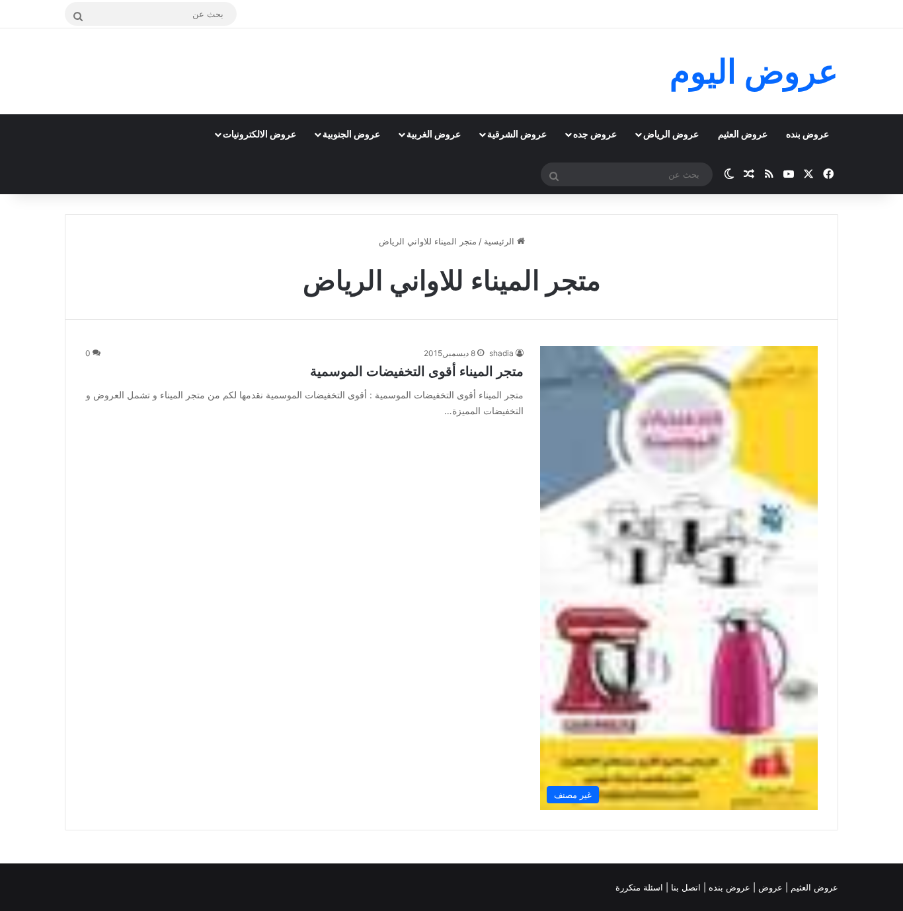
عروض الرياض (671, 133)
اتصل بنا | (684, 887)
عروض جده (595, 133)
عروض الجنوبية (351, 133)
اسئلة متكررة (640, 887)
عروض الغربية (434, 133)
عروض (770, 887)
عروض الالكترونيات (259, 133)
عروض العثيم (742, 133)
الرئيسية (500, 241)
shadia (501, 353)
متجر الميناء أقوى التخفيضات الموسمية (417, 371)
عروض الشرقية (517, 133)
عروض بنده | (728, 887)
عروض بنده (807, 133)
